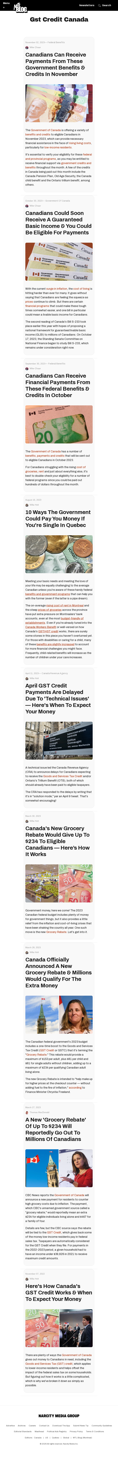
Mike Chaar (35, 47)
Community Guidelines (102, 1426)
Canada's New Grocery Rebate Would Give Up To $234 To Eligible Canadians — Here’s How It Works (57, 841)
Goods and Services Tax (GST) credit (49, 1363)
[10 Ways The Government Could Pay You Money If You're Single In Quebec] (59, 554)
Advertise (10, 1426)
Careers (32, 1426)
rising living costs (80, 143)
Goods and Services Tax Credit (62, 776)
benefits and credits (37, 134)
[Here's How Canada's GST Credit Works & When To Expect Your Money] (59, 1328)
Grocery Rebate (56, 932)
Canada (37, 1438)
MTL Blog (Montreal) (82, 1438)
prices (29, 301)
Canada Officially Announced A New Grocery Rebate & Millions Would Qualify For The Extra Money (58, 972)
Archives (22, 1426)
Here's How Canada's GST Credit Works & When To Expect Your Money (58, 1292)
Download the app (61, 1426)
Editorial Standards (23, 1431)
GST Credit (47, 1050)
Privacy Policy (76, 1431)
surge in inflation (56, 288)
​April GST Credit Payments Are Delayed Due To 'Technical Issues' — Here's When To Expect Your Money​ (58, 698)
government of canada (57, 201)
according (75, 1087)
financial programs (37, 306)
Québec (55, 1438)
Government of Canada (46, 130)
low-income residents (58, 147)
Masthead (39, 1431)
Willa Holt (34, 505)
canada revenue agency (55, 673)
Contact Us (44, 1426)
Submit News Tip (80, 1426)
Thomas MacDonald (39, 1112)
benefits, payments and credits (45, 455)
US (46, 1438)
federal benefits (56, 42)
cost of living (81, 288)
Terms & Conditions (95, 1431)
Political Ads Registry (57, 1431)
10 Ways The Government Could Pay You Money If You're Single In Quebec (58, 518)
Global (66, 1438)
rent (41, 471)
